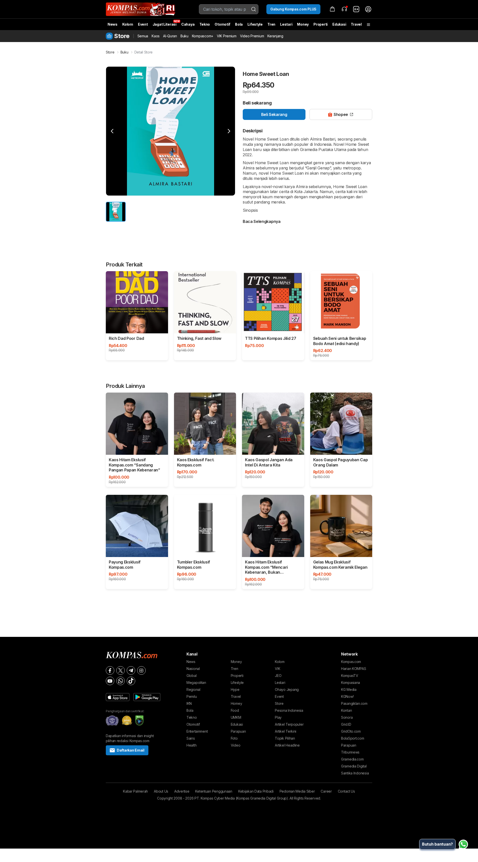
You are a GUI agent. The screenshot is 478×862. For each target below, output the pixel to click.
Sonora (347, 717)
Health (191, 745)
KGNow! (347, 696)
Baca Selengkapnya (262, 221)
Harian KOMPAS (353, 668)
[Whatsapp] (120, 681)
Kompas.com (351, 661)
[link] (356, 9)
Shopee (341, 114)
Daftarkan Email (130, 750)
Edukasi (339, 24)
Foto (234, 738)
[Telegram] (131, 670)
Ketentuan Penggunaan (213, 791)
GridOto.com (351, 731)
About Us (161, 791)
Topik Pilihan (285, 738)
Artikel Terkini (285, 731)
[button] (112, 131)
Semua (142, 36)
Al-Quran (170, 36)
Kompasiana (350, 682)
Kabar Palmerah (135, 791)
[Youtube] (110, 681)
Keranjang (275, 36)
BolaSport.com (352, 738)
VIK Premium (227, 36)
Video (235, 745)
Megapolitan (196, 682)
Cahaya (187, 24)
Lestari (286, 26)
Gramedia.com (352, 759)
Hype (235, 689)
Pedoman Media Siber (297, 791)
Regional (193, 689)
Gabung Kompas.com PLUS (293, 9)
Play (278, 717)
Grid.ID (346, 724)
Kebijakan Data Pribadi (256, 791)
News (113, 24)
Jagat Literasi (165, 24)
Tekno (204, 24)
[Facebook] (110, 670)
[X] (120, 670)
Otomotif (222, 24)
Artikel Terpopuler (289, 724)
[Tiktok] (131, 681)
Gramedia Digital (354, 766)
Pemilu (191, 696)
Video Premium (252, 36)
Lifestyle (254, 24)
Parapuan (238, 731)
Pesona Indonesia (289, 710)
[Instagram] (141, 670)
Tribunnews (350, 752)
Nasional (193, 668)
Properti (320, 24)
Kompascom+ (202, 36)
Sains (190, 738)
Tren (271, 24)
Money (303, 24)
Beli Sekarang (274, 114)
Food (235, 710)
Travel (356, 24)
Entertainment (197, 731)
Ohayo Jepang (287, 689)
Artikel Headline (287, 745)
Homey (236, 703)
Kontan (346, 710)
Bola (239, 24)
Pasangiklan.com (354, 703)
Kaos (156, 36)
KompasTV (349, 675)
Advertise (181, 791)
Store (110, 52)
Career (326, 791)
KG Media (349, 689)
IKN (189, 703)
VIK (277, 668)
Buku (184, 36)
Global (191, 675)
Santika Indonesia (355, 773)
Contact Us (346, 791)
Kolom (127, 24)
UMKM (236, 717)
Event (143, 24)
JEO (278, 675)
